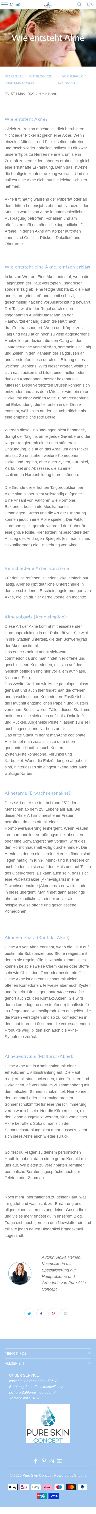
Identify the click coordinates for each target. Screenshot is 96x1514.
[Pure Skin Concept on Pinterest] (43, 1461)
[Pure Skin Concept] (48, 4)
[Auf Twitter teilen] (29, 1313)
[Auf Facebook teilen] (41, 1313)
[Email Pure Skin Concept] (59, 1461)
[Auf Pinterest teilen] (53, 1313)
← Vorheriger (70, 76)
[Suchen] (79, 4)
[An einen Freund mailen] (65, 1313)
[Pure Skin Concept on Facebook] (36, 1461)
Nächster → (68, 83)
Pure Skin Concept (37, 1475)
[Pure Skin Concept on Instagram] (51, 1461)
